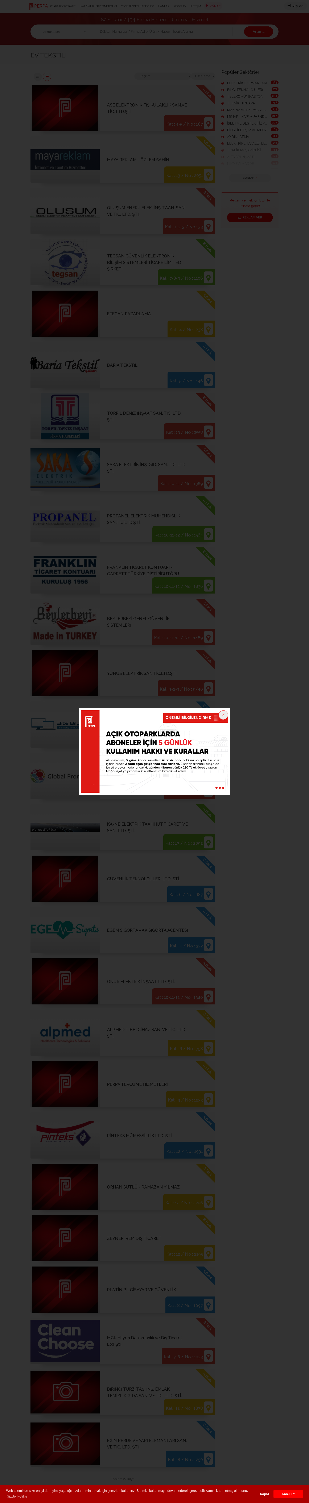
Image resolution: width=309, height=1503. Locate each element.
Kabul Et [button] (288, 1494)
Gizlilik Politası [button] (17, 1496)
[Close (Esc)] (223, 715)
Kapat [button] (264, 1494)
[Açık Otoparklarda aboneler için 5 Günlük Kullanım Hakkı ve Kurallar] (154, 751)
